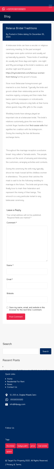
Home (9, 379)
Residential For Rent (15, 382)
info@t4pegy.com (17, 404)
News (9, 384)
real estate (42, 446)
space (9, 451)
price (33, 446)
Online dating (23, 34)
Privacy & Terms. (14, 464)
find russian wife (37, 125)
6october (11, 446)
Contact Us (12, 387)
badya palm (23, 446)
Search (7, 344)
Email (10, 279)
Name (10, 265)
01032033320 (16, 399)
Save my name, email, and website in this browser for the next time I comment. (27, 308)
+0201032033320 (16, 9)
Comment (12, 222)
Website (10, 293)
